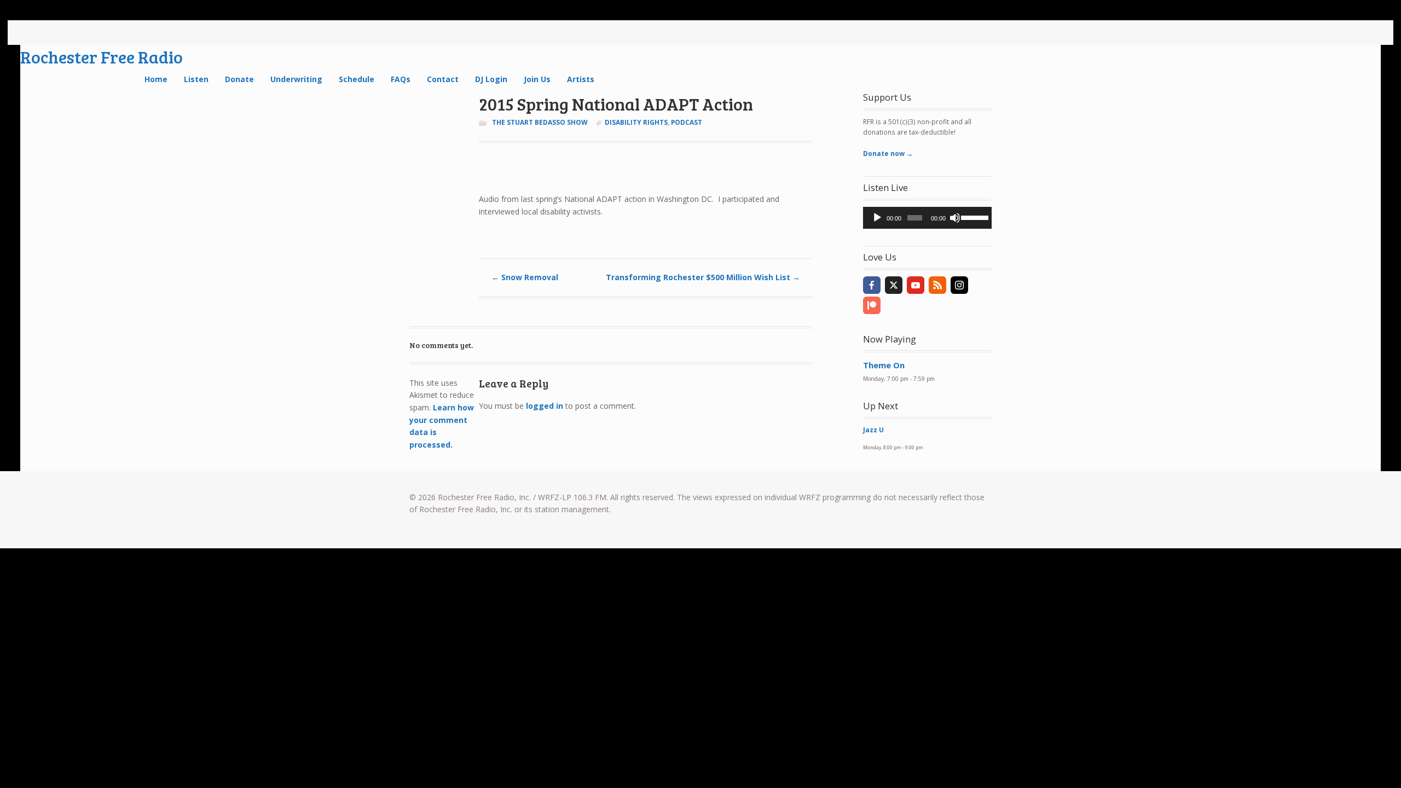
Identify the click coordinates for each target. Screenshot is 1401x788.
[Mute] (955, 217)
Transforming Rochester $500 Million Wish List (703, 277)
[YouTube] (915, 285)
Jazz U (873, 429)
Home (155, 79)
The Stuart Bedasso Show (540, 122)
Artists (580, 79)
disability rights (636, 122)
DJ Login (491, 79)
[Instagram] (959, 285)
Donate (239, 79)
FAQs (400, 79)
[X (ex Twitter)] (893, 285)
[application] (927, 218)
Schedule (356, 79)
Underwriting (296, 79)
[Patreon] (872, 305)
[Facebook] (872, 285)
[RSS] (937, 285)
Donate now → (888, 153)
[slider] (973, 217)
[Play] (877, 217)
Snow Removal (524, 277)
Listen (196, 79)
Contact (443, 79)
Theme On (884, 365)
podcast (686, 122)
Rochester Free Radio (101, 56)
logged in (544, 406)
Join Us (537, 79)
